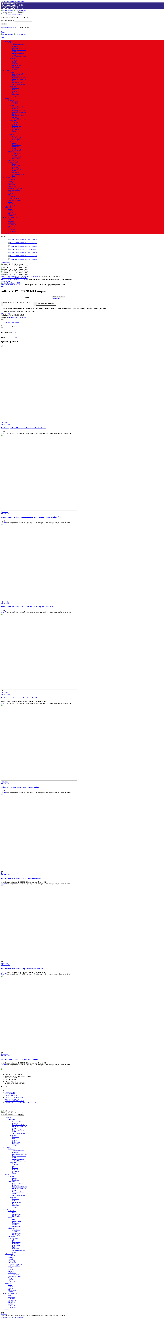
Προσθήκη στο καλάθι (46, 303)
